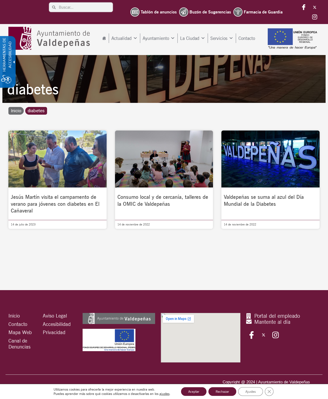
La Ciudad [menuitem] (189, 38)
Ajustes (250, 391)
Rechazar (222, 391)
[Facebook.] (303, 7)
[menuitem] (104, 38)
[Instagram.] (314, 16)
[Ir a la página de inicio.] (50, 38)
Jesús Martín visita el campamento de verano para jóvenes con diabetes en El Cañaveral (55, 204)
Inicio (16, 110)
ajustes (164, 394)
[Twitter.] (314, 7)
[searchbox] (84, 7)
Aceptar (193, 391)
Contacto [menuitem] (246, 38)
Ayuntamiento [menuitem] (156, 38)
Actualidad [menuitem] (121, 38)
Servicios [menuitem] (218, 38)
